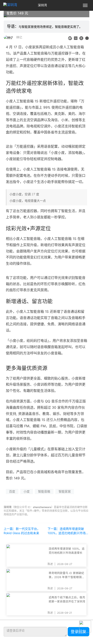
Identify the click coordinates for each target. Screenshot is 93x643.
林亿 (19, 37)
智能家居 (65, 491)
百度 (12, 491)
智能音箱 (44, 491)
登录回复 (78, 631)
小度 (27, 491)
